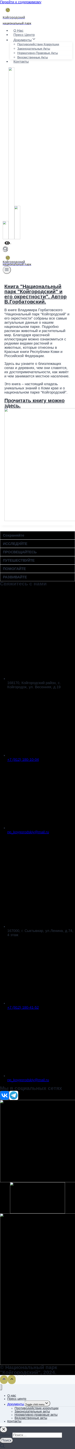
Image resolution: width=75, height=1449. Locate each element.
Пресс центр (24, 35)
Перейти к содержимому (20, 2)
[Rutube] (17, 238)
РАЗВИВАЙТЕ (15, 577)
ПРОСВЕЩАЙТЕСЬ (20, 552)
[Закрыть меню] (1, 1387)
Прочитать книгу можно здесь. (34, 403)
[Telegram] (11, 238)
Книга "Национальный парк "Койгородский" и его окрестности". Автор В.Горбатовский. (35, 294)
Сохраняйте (13, 535)
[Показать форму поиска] (5, 249)
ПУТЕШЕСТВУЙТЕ (19, 560)
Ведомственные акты (32, 57)
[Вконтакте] (6, 238)
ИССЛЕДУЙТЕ (15, 544)
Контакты (21, 61)
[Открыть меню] (7, 270)
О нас (18, 30)
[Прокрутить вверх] (4, 1379)
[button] (37, 535)
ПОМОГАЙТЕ (14, 569)
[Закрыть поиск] (3, 1429)
